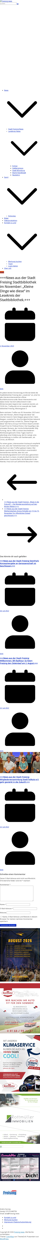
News (6, 90)
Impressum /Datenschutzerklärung (17, 1222)
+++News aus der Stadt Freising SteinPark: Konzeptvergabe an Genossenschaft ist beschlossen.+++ (19, 563)
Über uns (7, 268)
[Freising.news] (6, 1)
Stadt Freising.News (15, 129)
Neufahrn (16, 175)
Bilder (6, 218)
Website (3, 913)
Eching (14, 166)
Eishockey (12, 216)
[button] (22, 127)
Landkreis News (14, 131)
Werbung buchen (15, 261)
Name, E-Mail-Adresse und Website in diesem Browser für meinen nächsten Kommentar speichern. (18, 919)
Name (3, 904)
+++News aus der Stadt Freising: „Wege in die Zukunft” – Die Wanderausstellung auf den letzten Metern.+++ (21, 504)
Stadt (2, 272)
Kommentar (5, 884)
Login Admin (13, 266)
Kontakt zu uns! (10, 223)
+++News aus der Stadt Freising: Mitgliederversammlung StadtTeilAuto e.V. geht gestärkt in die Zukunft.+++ (19, 779)
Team (10, 264)
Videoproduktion (10, 220)
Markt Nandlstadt (19, 173)
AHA (1, 389)
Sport (6, 177)
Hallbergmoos (17, 168)
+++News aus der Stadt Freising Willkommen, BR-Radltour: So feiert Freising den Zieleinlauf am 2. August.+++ (19, 660)
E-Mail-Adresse (6, 908)
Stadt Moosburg (18, 170)
